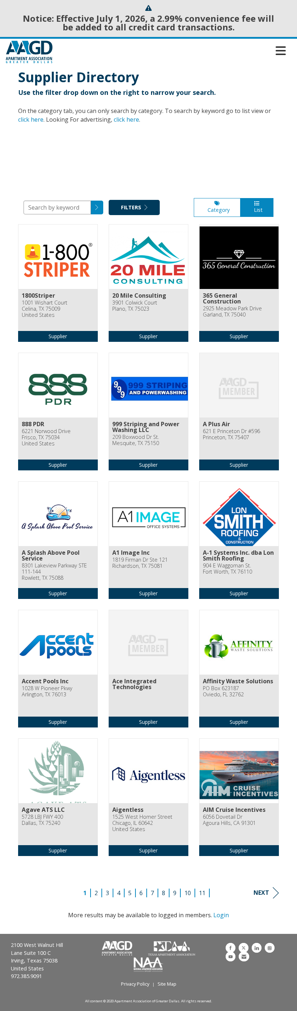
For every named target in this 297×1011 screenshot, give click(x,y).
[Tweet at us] (243, 948)
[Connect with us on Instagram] (270, 948)
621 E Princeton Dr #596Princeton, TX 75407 (231, 434)
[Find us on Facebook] (230, 948)
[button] (97, 207)
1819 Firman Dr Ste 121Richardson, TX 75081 (140, 563)
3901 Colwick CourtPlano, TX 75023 (134, 305)
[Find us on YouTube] (230, 956)
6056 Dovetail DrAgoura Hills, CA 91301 (229, 820)
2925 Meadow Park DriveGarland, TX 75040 (232, 311)
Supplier (58, 336)
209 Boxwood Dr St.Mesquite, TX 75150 (135, 440)
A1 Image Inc (131, 552)
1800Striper (38, 295)
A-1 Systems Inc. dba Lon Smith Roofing (238, 555)
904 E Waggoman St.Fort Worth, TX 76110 (227, 568)
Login (221, 915)
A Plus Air (216, 424)
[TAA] (172, 949)
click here (30, 119)
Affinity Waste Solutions (238, 681)
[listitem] (58, 288)
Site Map (167, 984)
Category (217, 209)
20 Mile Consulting (139, 295)
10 (187, 893)
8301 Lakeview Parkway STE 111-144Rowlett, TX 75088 (54, 571)
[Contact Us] (244, 956)
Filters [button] (132, 207)
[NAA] (148, 964)
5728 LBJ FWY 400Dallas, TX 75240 (42, 820)
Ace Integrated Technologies (134, 684)
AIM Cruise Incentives (234, 810)
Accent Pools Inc (45, 681)
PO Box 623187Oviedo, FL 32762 (223, 691)
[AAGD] (118, 949)
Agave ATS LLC (43, 810)
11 (202, 893)
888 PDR (33, 424)
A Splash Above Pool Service (51, 555)
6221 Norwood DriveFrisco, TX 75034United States (46, 437)
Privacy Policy (135, 984)
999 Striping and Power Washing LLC (145, 427)
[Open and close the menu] (171, 51)
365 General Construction (222, 298)
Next (261, 893)
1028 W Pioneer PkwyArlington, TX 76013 (47, 691)
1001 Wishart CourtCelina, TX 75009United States (44, 308)
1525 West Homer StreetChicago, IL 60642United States (142, 823)
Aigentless (127, 810)
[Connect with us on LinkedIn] (257, 948)
